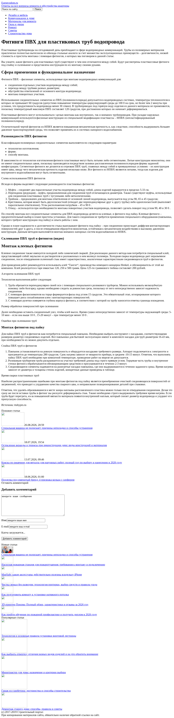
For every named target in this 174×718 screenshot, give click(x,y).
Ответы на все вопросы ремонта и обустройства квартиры (35, 4)
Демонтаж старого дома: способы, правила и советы (31, 709)
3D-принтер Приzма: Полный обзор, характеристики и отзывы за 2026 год (44, 604)
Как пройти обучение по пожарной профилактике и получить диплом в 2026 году (49, 614)
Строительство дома (20, 33)
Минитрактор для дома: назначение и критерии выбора (33, 672)
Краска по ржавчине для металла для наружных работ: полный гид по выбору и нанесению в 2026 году (61, 462)
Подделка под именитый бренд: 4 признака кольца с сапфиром (37, 479)
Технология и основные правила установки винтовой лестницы (38, 635)
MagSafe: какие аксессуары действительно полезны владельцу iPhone (41, 574)
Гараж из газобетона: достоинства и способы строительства (36, 690)
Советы (12, 30)
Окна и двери (16, 24)
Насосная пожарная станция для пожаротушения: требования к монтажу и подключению (53, 564)
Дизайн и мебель (18, 15)
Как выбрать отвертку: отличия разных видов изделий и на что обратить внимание (49, 654)
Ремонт (12, 27)
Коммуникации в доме (21, 18)
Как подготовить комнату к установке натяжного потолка (35, 594)
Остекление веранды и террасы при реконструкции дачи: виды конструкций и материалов (54, 445)
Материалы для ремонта (22, 21)
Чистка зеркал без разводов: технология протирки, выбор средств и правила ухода (49, 584)
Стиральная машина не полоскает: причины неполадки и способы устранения (46, 428)
